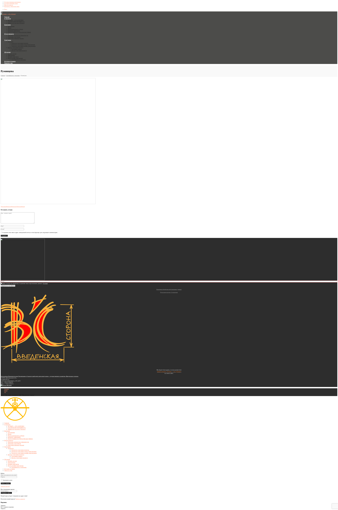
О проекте (7, 19)
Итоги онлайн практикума (15, 58)
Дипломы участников (14, 37)
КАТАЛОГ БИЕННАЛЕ (14, 31)
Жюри (9, 28)
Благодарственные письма (16, 38)
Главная (6, 17)
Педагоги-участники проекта (19, 43)
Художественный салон (11, 3)
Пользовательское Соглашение (169, 292)
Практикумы (11, 55)
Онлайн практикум (13, 57)
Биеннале (7, 25)
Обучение (7, 52)
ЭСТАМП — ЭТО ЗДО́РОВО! (15, 20)
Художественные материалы (12, 2)
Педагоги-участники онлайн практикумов (23, 46)
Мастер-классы (8, 5)
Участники (7, 40)
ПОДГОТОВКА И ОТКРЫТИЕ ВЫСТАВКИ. (19, 32)
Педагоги (10, 41)
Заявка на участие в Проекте (16, 23)
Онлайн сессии (12, 54)
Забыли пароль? (5, 486)
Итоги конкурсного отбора (15, 29)
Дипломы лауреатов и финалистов (18, 35)
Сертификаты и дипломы (18, 60)
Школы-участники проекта (15, 47)
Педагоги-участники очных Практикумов (23, 44)
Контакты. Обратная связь (11, 6)
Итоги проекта (9, 34)
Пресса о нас (8, 63)
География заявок (16, 49)
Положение (11, 26)
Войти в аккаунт (20, 499)
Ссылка (45, 283)
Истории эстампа (9, 61)
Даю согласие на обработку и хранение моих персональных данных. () (25, 283)
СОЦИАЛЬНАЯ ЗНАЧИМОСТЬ (16, 21)
